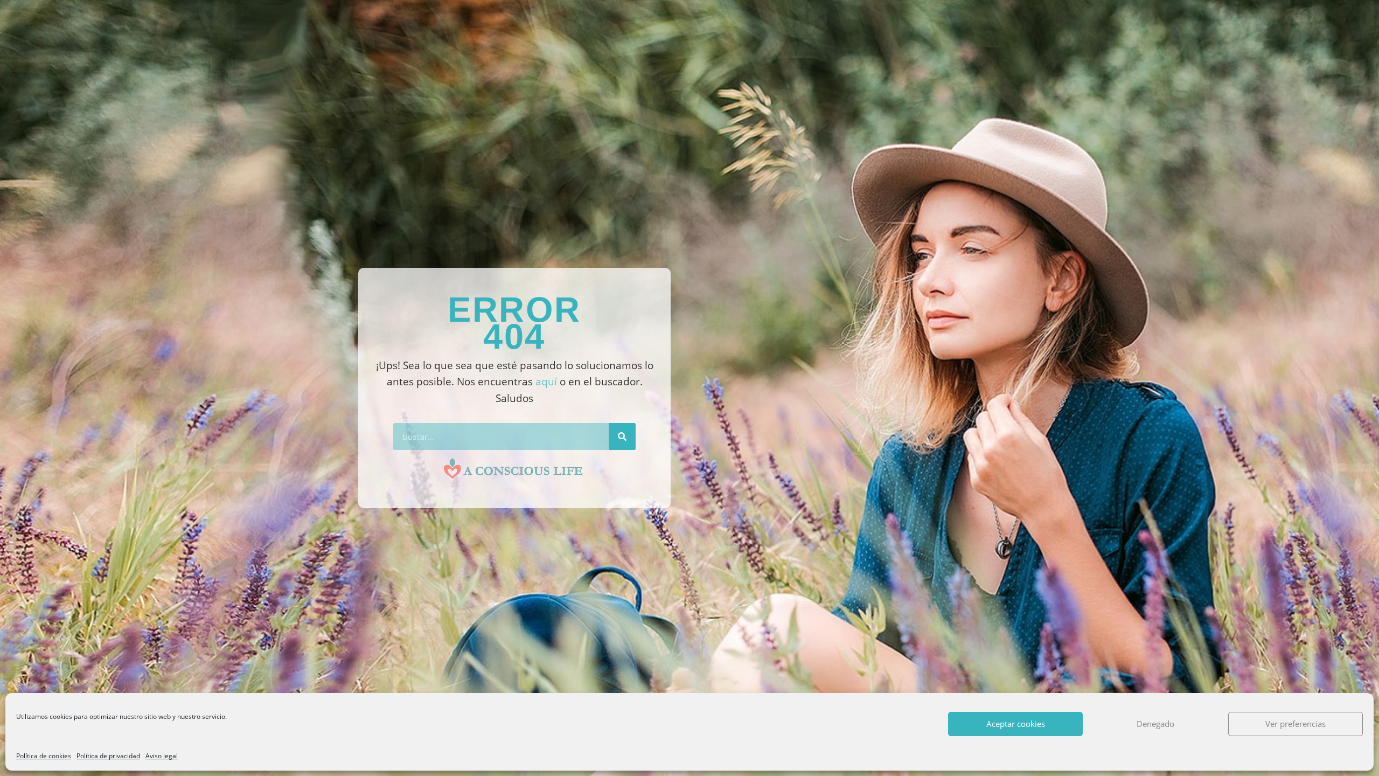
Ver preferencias (1295, 723)
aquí (546, 382)
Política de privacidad (108, 755)
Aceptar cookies (1015, 723)
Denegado (1155, 723)
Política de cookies (43, 755)
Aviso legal (161, 755)
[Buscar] (622, 436)
